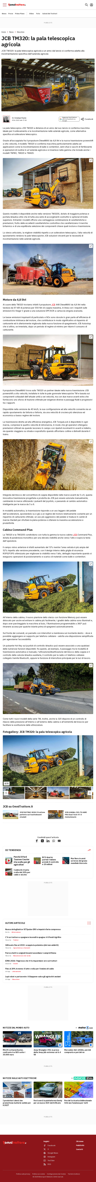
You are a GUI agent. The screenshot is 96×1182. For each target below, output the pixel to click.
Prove (10, 14)
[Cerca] (86, 4)
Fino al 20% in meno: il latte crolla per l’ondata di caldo (29, 969)
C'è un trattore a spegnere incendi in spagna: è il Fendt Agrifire (33, 937)
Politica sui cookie (38, 1174)
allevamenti (16, 971)
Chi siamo (79, 1141)
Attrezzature (16, 932)
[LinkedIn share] (48, 840)
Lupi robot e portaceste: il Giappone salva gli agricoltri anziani (33, 976)
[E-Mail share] (59, 840)
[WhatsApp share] (53, 840)
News (4, 14)
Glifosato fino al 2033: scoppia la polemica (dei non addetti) (32, 945)
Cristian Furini (20, 118)
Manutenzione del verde (22, 956)
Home (3, 32)
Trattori (15, 940)
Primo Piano (19, 14)
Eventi (15, 963)
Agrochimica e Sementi (21, 948)
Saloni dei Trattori (49, 14)
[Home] (17, 5)
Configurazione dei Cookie (56, 1174)
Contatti (79, 1149)
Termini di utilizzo (74, 1174)
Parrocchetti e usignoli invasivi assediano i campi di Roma (30, 953)
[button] (6, 793)
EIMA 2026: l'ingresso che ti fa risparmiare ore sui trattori (31, 961)
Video (31, 14)
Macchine (20, 32)
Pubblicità (80, 1145)
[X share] (42, 840)
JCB (53, 304)
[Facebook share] (36, 840)
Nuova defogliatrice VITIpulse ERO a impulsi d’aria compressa (33, 929)
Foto (38, 14)
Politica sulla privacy (23, 1174)
